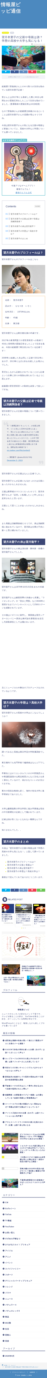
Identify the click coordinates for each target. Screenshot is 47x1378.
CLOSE (37, 206)
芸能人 (8, 1335)
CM (6, 1202)
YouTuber (9, 1227)
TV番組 (8, 1221)
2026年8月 (9, 1356)
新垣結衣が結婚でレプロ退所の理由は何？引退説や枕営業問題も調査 (24, 1078)
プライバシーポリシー (18, 1372)
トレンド (5, 32)
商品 (7, 1317)
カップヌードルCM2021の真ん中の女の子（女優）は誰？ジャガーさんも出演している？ (24, 1060)
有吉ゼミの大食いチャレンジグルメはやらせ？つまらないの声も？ (24, 1069)
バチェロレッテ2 (12, 1311)
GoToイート (10, 1209)
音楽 (7, 1341)
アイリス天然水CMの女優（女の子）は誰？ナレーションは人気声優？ (24, 1114)
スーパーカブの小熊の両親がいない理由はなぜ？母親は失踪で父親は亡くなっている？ (23, 1105)
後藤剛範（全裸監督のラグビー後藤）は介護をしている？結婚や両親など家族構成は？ (24, 1096)
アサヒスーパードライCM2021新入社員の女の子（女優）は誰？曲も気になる (24, 1123)
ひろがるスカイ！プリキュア (17, 1245)
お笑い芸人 (10, 1233)
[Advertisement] (34, 14)
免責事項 (32, 1372)
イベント (9, 1263)
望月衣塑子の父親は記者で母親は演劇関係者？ (25, 220)
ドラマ (8, 1293)
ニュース (9, 1299)
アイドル (9, 1251)
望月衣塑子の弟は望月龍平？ (23, 226)
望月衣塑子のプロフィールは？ (24, 214)
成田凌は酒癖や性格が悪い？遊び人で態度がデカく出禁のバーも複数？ (24, 1042)
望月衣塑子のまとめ (19, 238)
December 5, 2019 (15, 460)
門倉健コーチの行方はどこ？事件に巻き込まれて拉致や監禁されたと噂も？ (24, 1087)
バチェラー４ (11, 1305)
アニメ (8, 1257)
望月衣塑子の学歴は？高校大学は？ (24, 232)
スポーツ (9, 1275)
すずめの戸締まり (13, 1239)
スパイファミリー (13, 1269)
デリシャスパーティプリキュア (18, 1281)
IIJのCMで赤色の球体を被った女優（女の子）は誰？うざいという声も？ (25, 1051)
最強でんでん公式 (23, 193)
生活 (7, 1329)
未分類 (8, 1323)
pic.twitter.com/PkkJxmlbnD (18, 450)
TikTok (8, 1214)
